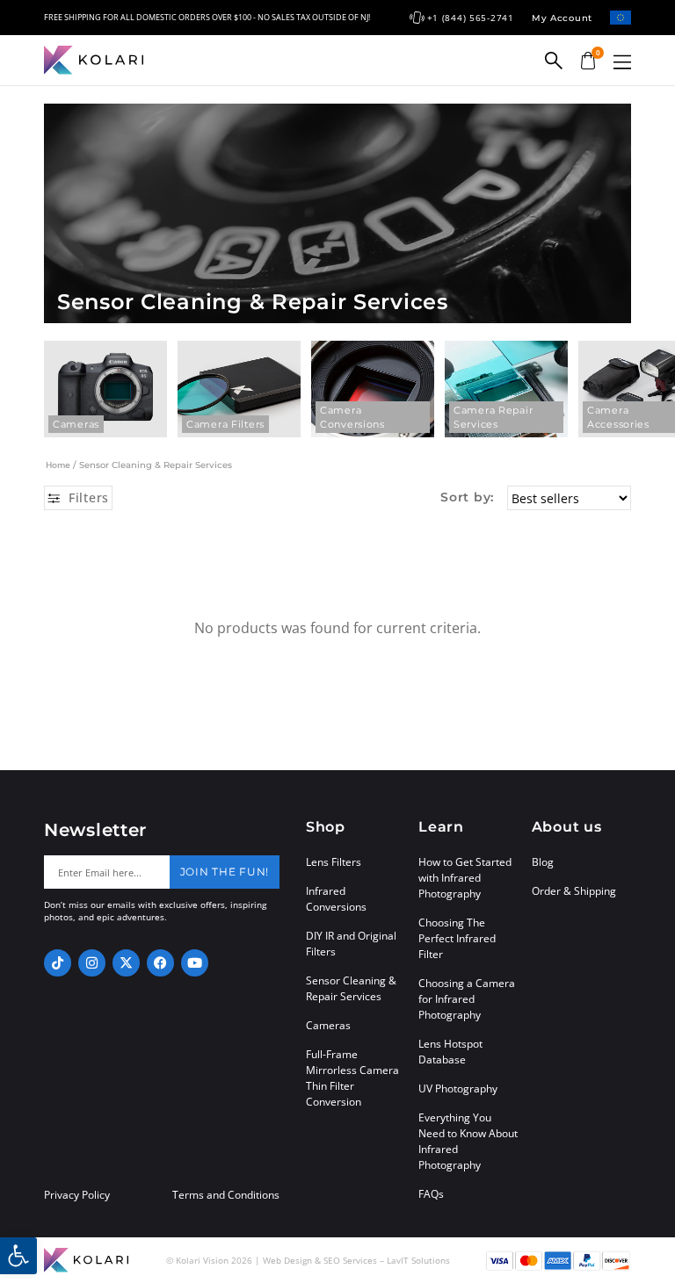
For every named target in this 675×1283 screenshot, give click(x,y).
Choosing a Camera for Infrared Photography (466, 999)
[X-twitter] (126, 963)
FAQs (431, 1193)
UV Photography (457, 1088)
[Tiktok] (57, 963)
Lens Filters (333, 861)
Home (58, 464)
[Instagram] (91, 963)
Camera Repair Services (493, 417)
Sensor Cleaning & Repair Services (351, 988)
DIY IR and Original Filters (351, 943)
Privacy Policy (77, 1195)
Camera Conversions (352, 417)
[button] (622, 61)
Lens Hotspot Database (450, 1051)
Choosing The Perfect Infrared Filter (457, 938)
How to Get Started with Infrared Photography (465, 877)
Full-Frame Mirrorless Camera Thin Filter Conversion (352, 1078)
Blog (543, 861)
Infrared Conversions (336, 898)
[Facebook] (160, 963)
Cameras (76, 424)
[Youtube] (194, 963)
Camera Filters (225, 424)
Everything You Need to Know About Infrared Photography (468, 1141)
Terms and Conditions (225, 1195)
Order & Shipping (574, 890)
